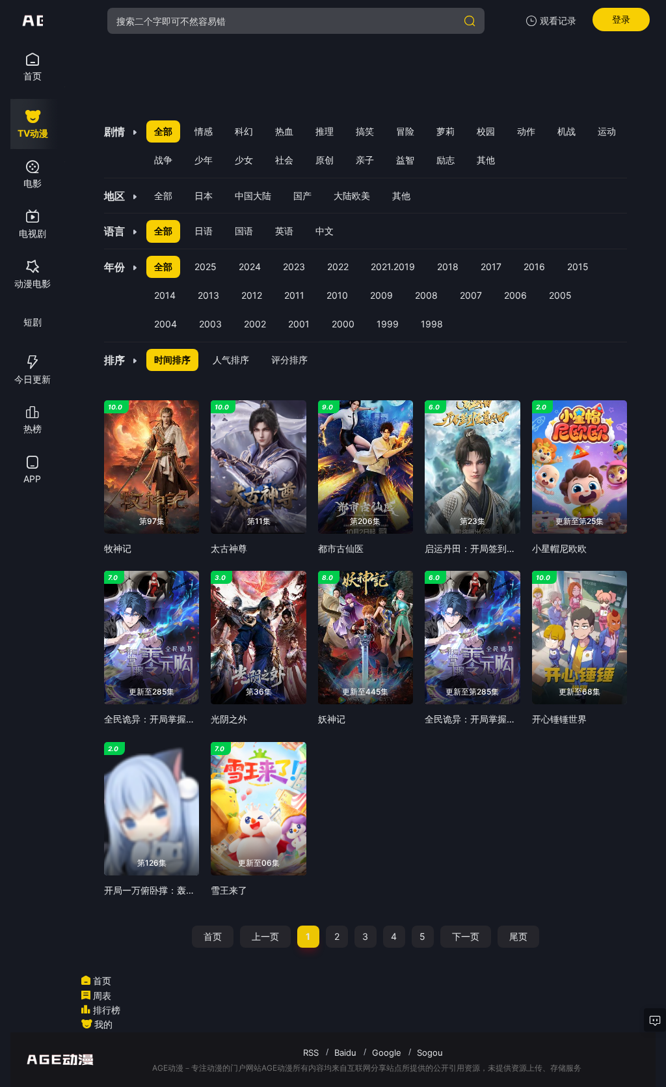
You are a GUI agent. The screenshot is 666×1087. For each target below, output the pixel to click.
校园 (486, 131)
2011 (294, 295)
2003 (210, 323)
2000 (343, 323)
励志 (445, 159)
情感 (203, 131)
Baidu (345, 1052)
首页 (213, 936)
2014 (165, 295)
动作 (526, 131)
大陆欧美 (352, 195)
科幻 (244, 131)
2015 (578, 266)
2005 (560, 295)
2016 (534, 266)
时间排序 (172, 359)
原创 (324, 159)
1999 (388, 323)
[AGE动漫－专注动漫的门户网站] (32, 20)
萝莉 (445, 131)
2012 (251, 295)
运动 (607, 131)
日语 (203, 230)
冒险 (405, 131)
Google (386, 1052)
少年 (203, 159)
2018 (448, 266)
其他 (486, 159)
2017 (491, 266)
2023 (294, 266)
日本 (203, 195)
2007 (471, 295)
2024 (250, 266)
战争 (163, 159)
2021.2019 (393, 266)
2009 (381, 295)
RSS (311, 1052)
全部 (163, 131)
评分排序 (289, 359)
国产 (302, 195)
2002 (255, 323)
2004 (165, 323)
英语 (284, 230)
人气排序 (231, 359)
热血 (284, 131)
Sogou (430, 1052)
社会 (284, 159)
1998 (432, 323)
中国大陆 (253, 195)
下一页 (465, 936)
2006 (515, 295)
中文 (324, 230)
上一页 (265, 936)
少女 (244, 159)
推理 (324, 131)
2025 (205, 266)
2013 (208, 295)
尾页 (518, 936)
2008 (426, 295)
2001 (299, 323)
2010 (337, 295)
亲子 (365, 159)
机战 (566, 131)
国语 (244, 230)
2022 (338, 266)
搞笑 (365, 131)
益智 (405, 159)
